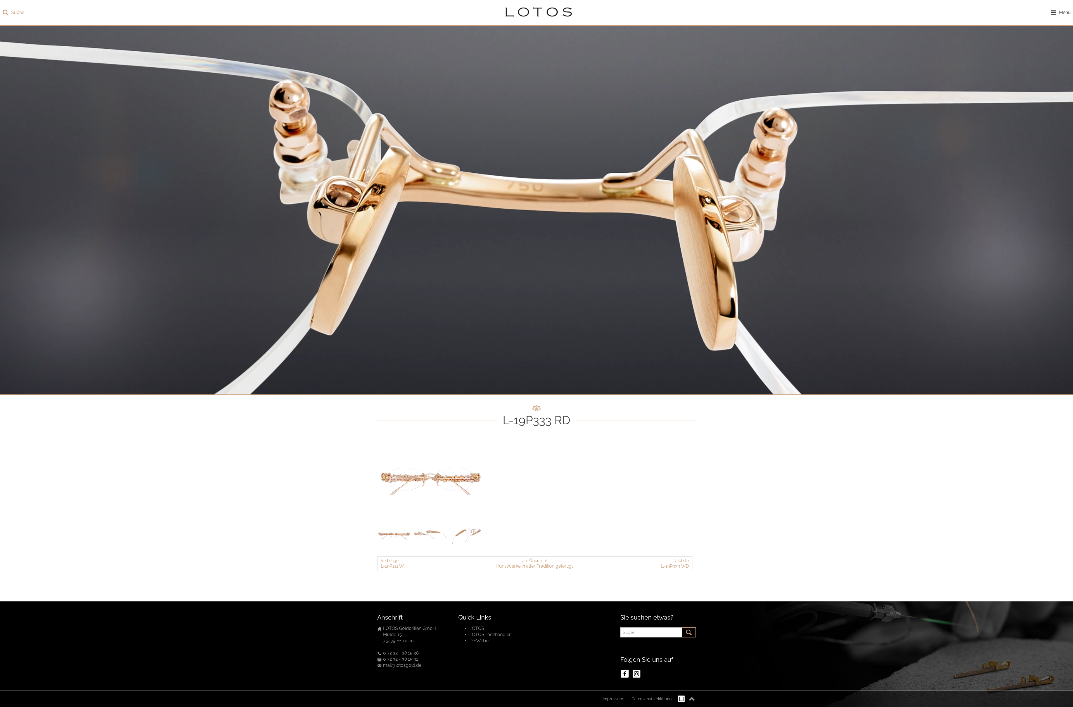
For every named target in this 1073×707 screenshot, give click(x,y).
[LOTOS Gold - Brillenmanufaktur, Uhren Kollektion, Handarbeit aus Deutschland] (537, 12)
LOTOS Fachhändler (490, 634)
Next (477, 479)
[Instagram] (636, 673)
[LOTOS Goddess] (430, 479)
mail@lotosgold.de (402, 665)
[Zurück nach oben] (692, 699)
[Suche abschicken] (689, 632)
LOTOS (476, 628)
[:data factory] (681, 699)
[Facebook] (624, 673)
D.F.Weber (479, 640)
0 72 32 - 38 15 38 (401, 653)
